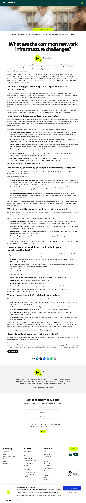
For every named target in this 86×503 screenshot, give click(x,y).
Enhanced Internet (29, 472)
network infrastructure (38, 74)
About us (6, 452)
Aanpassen (71, 492)
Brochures (47, 454)
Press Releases (48, 468)
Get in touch (12, 351)
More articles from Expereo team (43, 387)
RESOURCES (20, 35)
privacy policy (44, 426)
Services (26, 465)
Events (46, 461)
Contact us (72, 448)
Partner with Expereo (9, 456)
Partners (5, 454)
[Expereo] (9, 3)
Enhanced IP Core (29, 474)
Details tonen (19, 500)
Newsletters (47, 465)
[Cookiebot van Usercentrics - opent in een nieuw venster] (8, 500)
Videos (46, 475)
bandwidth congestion (64, 134)
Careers (5, 463)
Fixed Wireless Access (30, 460)
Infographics (47, 463)
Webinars (47, 477)
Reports (46, 470)
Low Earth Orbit (28, 463)
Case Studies (47, 456)
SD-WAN (50, 203)
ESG (4, 461)
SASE (54, 203)
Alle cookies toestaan (72, 488)
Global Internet (28, 458)
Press (4, 459)
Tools (45, 473)
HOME (13, 35)
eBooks (46, 459)
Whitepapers (48, 480)
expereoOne (42, 3)
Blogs (28, 35)
